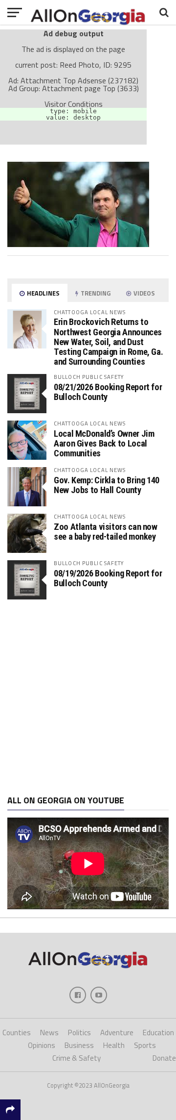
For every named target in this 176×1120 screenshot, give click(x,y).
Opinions (41, 1045)
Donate (164, 1058)
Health (114, 1045)
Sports (145, 1045)
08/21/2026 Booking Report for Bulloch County (108, 392)
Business (79, 1045)
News (49, 1032)
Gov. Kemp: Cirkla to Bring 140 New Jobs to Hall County (106, 485)
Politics (79, 1032)
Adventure (116, 1032)
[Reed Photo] (78, 244)
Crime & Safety (76, 1058)
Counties (16, 1032)
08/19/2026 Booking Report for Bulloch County (108, 578)
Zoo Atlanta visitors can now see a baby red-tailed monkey (105, 532)
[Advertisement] (88, 697)
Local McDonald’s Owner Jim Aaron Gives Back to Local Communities (104, 443)
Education (158, 1032)
